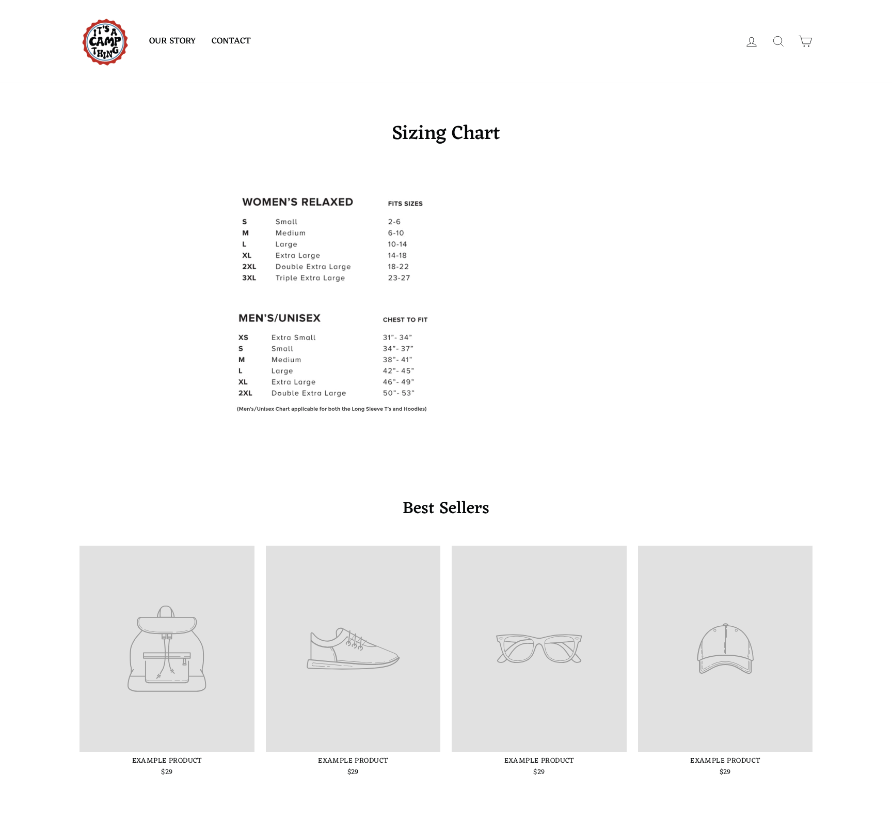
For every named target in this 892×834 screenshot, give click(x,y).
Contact (231, 41)
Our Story (172, 41)
